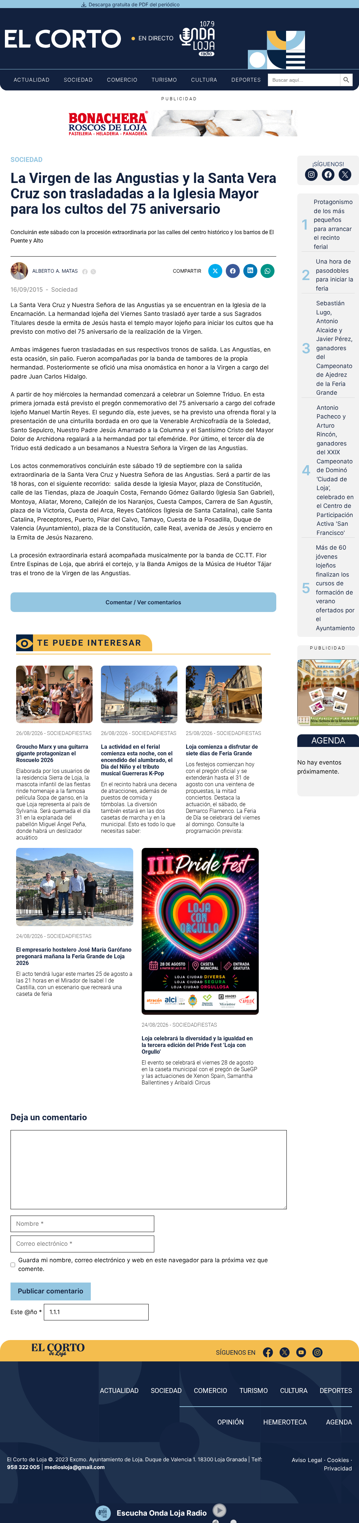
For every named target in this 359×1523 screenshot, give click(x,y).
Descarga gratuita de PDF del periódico (134, 4)
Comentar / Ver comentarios (143, 602)
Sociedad (78, 79)
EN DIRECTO (156, 38)
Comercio (122, 79)
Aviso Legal (307, 1459)
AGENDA (339, 1422)
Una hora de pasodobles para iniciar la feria (334, 275)
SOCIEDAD (166, 1391)
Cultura (204, 79)
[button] (219, 1510)
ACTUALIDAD (119, 1391)
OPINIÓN (230, 1422)
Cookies (338, 1459)
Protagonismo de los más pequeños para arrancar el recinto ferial (333, 224)
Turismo (164, 79)
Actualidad (32, 79)
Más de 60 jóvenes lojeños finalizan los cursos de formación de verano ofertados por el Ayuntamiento (335, 588)
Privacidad (338, 1468)
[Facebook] (268, 1352)
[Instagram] (317, 1352)
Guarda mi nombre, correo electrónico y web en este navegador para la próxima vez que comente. (143, 1265)
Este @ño (26, 1311)
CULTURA (293, 1391)
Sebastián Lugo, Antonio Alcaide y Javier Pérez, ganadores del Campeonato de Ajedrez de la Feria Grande (334, 348)
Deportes (246, 79)
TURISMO (253, 1391)
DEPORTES (336, 1391)
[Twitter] (284, 1352)
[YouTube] (301, 1352)
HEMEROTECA (285, 1422)
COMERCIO (210, 1391)
